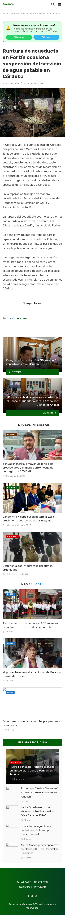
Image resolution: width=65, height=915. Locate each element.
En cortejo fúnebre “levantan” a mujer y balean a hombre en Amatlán (39, 792)
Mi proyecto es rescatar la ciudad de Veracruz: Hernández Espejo (32, 674)
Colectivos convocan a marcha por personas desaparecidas (31, 723)
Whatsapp (24, 882)
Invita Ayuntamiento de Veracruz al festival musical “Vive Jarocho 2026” (37, 811)
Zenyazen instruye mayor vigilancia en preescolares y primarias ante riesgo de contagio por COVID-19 (28, 467)
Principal (22, 318)
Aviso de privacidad (32, 886)
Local (12, 13)
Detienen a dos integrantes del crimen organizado (28, 567)
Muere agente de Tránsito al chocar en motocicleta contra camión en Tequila (32, 770)
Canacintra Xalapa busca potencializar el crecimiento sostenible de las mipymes (29, 518)
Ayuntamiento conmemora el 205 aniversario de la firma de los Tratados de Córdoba (32, 625)
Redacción (12, 83)
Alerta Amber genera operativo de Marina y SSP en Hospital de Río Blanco (40, 849)
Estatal (11, 435)
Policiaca (12, 537)
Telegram (46, 37)
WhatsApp (19, 37)
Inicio (5, 13)
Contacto (41, 882)
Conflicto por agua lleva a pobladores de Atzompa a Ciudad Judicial (36, 830)
